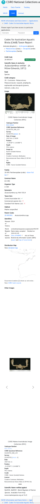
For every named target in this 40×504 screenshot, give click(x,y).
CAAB (13, 13)
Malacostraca (11, 49)
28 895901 (8, 215)
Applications (33, 21)
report (14, 240)
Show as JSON (30, 60)
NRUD (5, 13)
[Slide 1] (20, 484)
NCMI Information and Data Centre (14, 21)
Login (36, 33)
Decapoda (26, 49)
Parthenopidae (11, 51)
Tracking (27, 7)
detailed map (13, 248)
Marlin (5, 7)
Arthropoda (23, 46)
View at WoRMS (16, 235)
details (16, 134)
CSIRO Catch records (14, 283)
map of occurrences (25, 240)
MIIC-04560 (10, 125)
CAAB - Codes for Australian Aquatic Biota (19, 23)
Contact (21, 13)
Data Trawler (15, 7)
